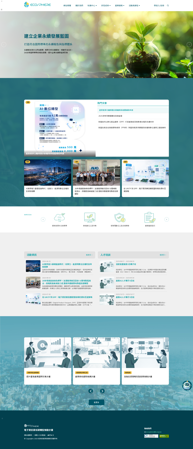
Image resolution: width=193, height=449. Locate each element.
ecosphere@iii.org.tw (153, 432)
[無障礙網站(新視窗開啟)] (164, 436)
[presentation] (90, 391)
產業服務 (119, 5)
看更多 (96, 402)
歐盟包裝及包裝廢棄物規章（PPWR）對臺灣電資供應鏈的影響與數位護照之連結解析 (132, 127)
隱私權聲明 (28, 435)
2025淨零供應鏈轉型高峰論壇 (110, 116)
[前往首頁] (56, 425)
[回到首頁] (37, 4)
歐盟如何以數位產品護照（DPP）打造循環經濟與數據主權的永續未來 (126, 122)
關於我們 (79, 5)
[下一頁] (166, 219)
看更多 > (89, 255)
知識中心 (91, 5)
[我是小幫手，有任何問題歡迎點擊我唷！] (187, 386)
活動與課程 (133, 5)
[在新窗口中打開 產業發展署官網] (151, 436)
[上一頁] (43, 219)
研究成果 (105, 5)
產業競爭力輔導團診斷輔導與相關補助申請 (116, 110)
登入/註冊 (160, 5)
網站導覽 (67, 5)
